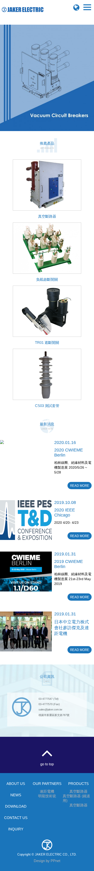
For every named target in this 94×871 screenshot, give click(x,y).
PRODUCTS (78, 784)
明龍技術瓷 (47, 796)
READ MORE (79, 485)
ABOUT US (16, 784)
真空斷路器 (78, 791)
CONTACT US (15, 818)
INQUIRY (15, 829)
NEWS (15, 795)
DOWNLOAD (16, 806)
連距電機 (47, 791)
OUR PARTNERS (47, 784)
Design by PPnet (47, 861)
